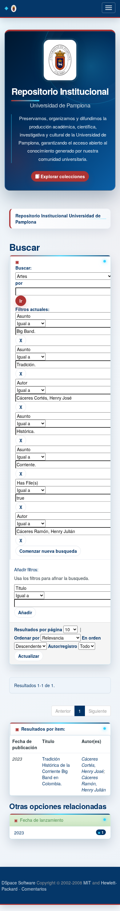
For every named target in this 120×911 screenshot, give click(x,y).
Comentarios (34, 889)
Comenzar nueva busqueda (48, 551)
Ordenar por (26, 638)
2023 (19, 832)
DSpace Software (18, 883)
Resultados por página (38, 629)
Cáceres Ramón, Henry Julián (94, 783)
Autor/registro (62, 646)
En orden (91, 638)
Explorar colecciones (62, 176)
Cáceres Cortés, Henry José (93, 765)
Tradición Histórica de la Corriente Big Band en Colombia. (56, 771)
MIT (87, 883)
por (18, 283)
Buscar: (23, 268)
